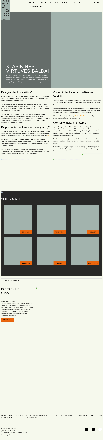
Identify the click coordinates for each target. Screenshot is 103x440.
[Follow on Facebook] (86, 429)
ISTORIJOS (95, 2)
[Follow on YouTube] (100, 429)
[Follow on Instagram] (93, 429)
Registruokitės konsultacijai (83, 116)
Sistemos (78, 2)
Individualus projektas (54, 2)
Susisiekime (35, 6)
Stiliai (31, 2)
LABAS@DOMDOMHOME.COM (90, 415)
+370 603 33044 (66, 415)
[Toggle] (2, 280)
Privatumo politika (6, 435)
